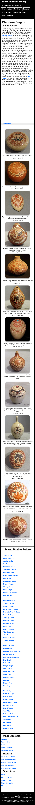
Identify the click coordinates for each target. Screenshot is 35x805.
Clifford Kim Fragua (10, 592)
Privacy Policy (6, 780)
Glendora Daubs (8, 572)
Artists (10, 9)
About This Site (6, 777)
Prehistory (17, 9)
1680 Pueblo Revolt (7, 765)
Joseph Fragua (8, 603)
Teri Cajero (7, 564)
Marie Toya (7, 686)
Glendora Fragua (9, 600)
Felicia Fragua (8, 595)
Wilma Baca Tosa (9, 671)
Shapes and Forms (19, 12)
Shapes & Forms (7, 748)
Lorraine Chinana (9, 567)
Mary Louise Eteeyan (10, 575)
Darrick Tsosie (8, 699)
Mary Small (7, 660)
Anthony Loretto (9, 617)
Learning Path (6, 123)
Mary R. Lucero (8, 629)
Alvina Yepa (7, 719)
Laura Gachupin (8, 615)
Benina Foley (7, 578)
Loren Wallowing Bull (10, 716)
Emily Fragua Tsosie (10, 702)
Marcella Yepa (8, 728)
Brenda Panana (8, 645)
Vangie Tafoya (8, 666)
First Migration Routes (8, 759)
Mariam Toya (7, 683)
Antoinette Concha (9, 569)
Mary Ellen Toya (8, 694)
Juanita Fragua (7, 35)
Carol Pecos (7, 648)
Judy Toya (6, 680)
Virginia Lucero (8, 632)
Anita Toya (7, 674)
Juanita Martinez (8, 640)
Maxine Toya (7, 696)
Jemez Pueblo (8, 555)
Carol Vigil (6, 711)
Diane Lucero (7, 626)
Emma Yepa (7, 725)
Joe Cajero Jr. (8, 561)
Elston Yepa (7, 722)
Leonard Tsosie (8, 705)
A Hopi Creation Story (8, 768)
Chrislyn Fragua (8, 587)
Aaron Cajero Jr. (8, 558)
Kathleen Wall (8, 714)
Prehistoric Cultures (8, 757)
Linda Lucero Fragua (10, 609)
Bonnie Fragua (8, 584)
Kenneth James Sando (11, 657)
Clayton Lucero (8, 623)
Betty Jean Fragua (9, 581)
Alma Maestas (8, 635)
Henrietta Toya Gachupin (11, 612)
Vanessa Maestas (9, 638)
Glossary (4, 786)
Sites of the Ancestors (8, 762)
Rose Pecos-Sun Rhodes (12, 651)
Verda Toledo (7, 668)
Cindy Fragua (8, 590)
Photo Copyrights (7, 783)
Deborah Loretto (9, 620)
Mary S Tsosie (8, 708)
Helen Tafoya (7, 663)
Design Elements (7, 15)
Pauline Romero (8, 654)
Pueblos (26, 9)
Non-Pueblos (6, 12)
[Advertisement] (17, 104)
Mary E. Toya (7, 691)
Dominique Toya (8, 677)
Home (4, 9)
